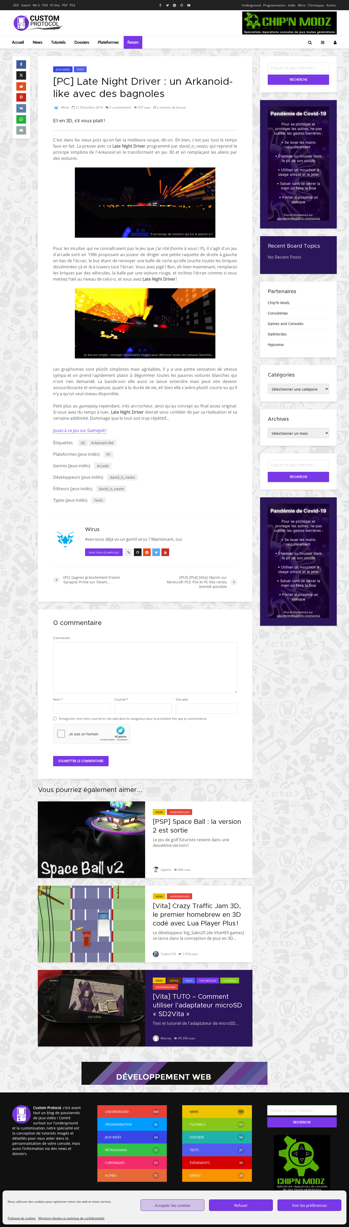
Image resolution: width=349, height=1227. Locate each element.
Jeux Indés (63, 69)
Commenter (61, 638)
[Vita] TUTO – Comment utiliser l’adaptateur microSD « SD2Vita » (197, 1005)
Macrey (165, 1038)
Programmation (274, 5)
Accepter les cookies (172, 1205)
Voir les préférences (309, 1205)
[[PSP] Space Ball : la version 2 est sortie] (91, 839)
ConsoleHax (278, 313)
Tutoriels (58, 42)
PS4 (45, 5)
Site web (182, 699)
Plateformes (108, 42)
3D (82, 442)
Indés (292, 5)
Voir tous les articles (104, 552)
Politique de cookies (22, 1218)
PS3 (72, 5)
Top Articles (207, 980)
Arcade (103, 465)
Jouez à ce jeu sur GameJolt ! (80, 430)
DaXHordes (277, 334)
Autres (331, 5)
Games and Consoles (286, 323)
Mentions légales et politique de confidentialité (71, 1218)
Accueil (18, 42)
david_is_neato (122, 477)
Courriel (121, 699)
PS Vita (55, 5)
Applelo (165, 870)
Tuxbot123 (168, 954)
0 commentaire (120, 107)
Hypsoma (276, 344)
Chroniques (316, 5)
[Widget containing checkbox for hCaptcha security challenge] (91, 733)
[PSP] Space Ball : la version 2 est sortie (197, 826)
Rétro (302, 5)
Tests (80, 69)
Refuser (241, 1205)
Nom (58, 699)
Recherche (298, 79)
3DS (16, 5)
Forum (132, 42)
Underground (251, 5)
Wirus (64, 107)
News (37, 42)
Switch (25, 5)
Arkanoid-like (102, 442)
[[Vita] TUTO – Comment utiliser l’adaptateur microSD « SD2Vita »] (91, 1008)
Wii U (36, 5)
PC (108, 454)
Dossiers (81, 42)
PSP (64, 5)
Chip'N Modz (279, 302)
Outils (174, 980)
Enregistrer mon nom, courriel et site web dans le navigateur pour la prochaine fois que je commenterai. (133, 718)
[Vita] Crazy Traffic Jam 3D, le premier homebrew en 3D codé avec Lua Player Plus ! (197, 915)
